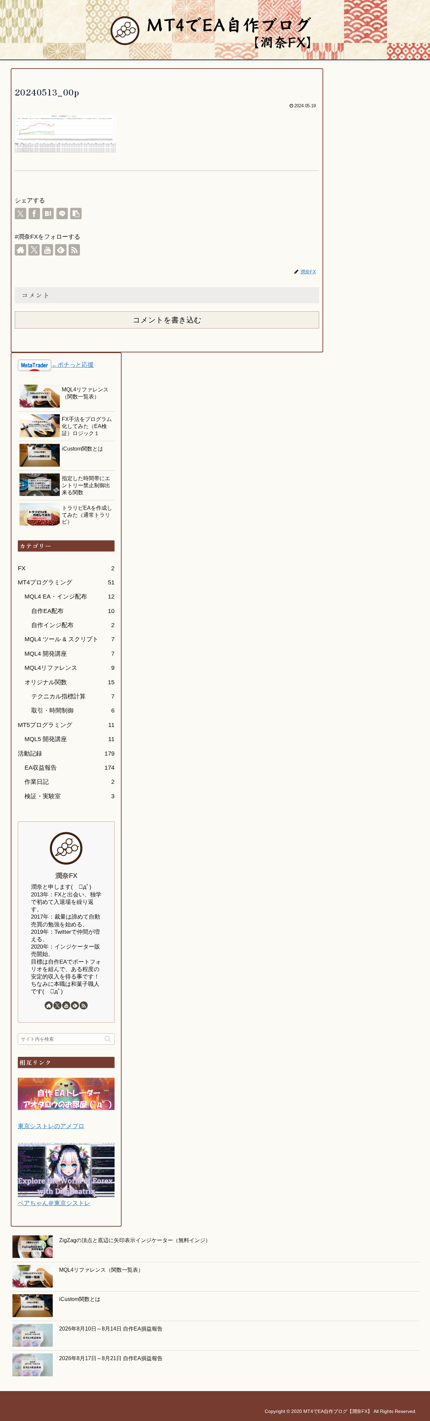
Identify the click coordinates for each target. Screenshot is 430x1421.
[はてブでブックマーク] (48, 213)
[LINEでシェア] (62, 213)
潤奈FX (66, 875)
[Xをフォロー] (34, 250)
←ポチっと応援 (72, 364)
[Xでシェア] (20, 213)
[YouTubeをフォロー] (47, 250)
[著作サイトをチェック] (20, 250)
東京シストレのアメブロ (51, 1126)
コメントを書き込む (167, 320)
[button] (76, 213)
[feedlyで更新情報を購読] (61, 250)
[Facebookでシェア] (34, 213)
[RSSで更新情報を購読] (74, 250)
